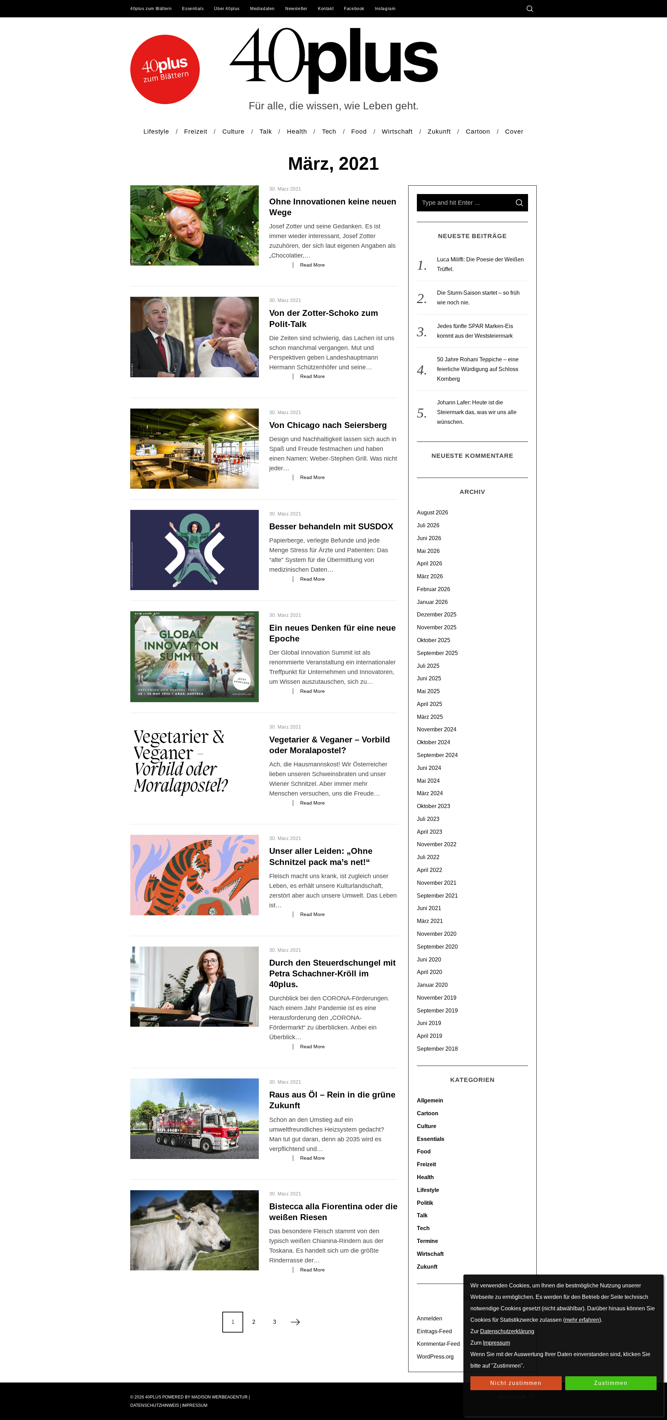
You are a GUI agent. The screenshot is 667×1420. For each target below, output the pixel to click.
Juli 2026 (428, 525)
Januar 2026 (432, 602)
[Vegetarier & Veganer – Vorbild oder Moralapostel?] (194, 763)
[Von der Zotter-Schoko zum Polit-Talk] (194, 337)
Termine (427, 1241)
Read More (312, 265)
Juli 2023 (428, 819)
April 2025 (429, 704)
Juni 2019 (429, 1023)
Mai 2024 (428, 781)
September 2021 (437, 896)
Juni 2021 (429, 908)
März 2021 (430, 921)
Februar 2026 (433, 589)
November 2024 (436, 729)
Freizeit (426, 1164)
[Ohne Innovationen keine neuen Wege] (194, 225)
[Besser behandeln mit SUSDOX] (194, 550)
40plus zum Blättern (151, 8)
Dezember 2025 (436, 614)
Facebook (354, 8)
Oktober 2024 (433, 742)
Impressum (194, 1405)
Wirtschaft (430, 1254)
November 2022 (436, 844)
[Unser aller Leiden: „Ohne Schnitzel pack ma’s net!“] (194, 875)
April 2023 (429, 832)
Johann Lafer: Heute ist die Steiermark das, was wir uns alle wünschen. (477, 412)
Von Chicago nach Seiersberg (328, 425)
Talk (422, 1215)
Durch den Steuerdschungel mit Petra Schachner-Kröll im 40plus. (332, 973)
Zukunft (427, 1267)
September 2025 (437, 653)
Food (424, 1151)
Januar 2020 (432, 985)
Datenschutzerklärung (507, 1331)
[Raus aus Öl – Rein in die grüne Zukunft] (194, 1118)
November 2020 (436, 934)
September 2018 (437, 1049)
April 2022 (429, 870)
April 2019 (429, 1036)
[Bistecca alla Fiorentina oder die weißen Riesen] (194, 1230)
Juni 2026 (429, 538)
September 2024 (437, 755)
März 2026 (430, 576)
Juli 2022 (428, 857)
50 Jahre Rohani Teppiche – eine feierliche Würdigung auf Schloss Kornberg (478, 369)
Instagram (385, 8)
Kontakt (326, 8)
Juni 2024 (429, 768)
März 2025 (430, 717)
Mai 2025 (428, 691)
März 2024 (430, 793)
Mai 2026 (428, 551)
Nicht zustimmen (516, 1383)
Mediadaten (262, 8)
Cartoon (427, 1113)
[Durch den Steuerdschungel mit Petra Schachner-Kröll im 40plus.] (194, 987)
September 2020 (437, 947)
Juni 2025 (429, 678)
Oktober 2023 (433, 806)
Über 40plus (227, 8)
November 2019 (436, 998)
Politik (425, 1203)
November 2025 (436, 627)
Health (425, 1177)
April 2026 (429, 563)
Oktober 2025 (433, 640)
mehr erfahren (582, 1320)
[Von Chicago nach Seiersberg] (194, 449)
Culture (426, 1126)
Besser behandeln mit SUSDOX (331, 526)
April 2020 (429, 972)
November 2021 (436, 883)
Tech (423, 1228)
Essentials (193, 8)
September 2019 (437, 1011)
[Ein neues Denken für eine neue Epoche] (194, 656)
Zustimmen (611, 1383)
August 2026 (432, 512)
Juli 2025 (428, 666)
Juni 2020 (429, 960)
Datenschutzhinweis (154, 1405)
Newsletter (296, 8)
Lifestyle (428, 1190)
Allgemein (430, 1100)
